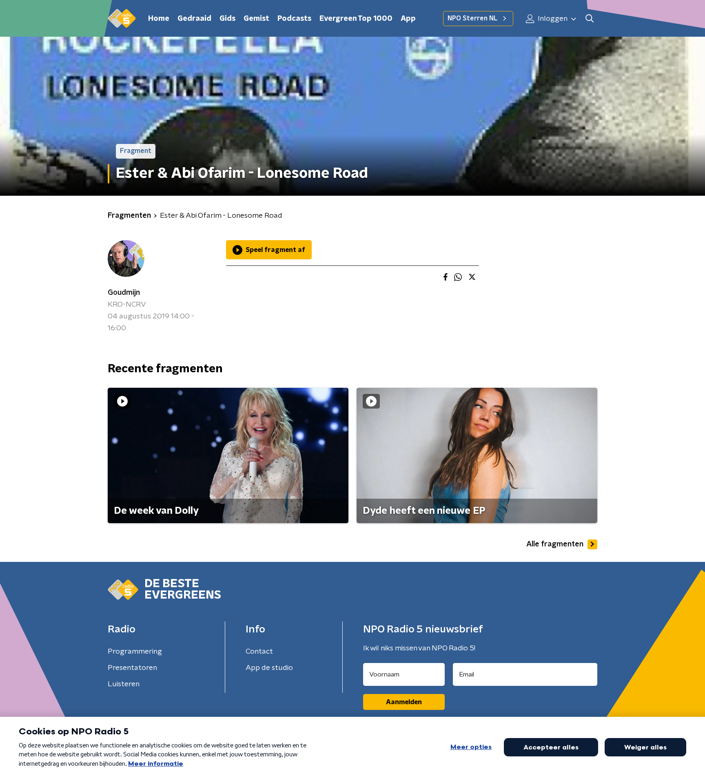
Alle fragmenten (554, 544)
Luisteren (124, 684)
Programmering (135, 651)
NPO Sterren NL (472, 18)
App (408, 18)
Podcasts (294, 18)
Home (158, 18)
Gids (227, 18)
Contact (259, 651)
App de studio (269, 668)
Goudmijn (124, 292)
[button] (589, 18)
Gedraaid (194, 18)
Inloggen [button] (551, 18)
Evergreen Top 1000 (355, 18)
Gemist (256, 18)
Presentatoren (132, 668)
